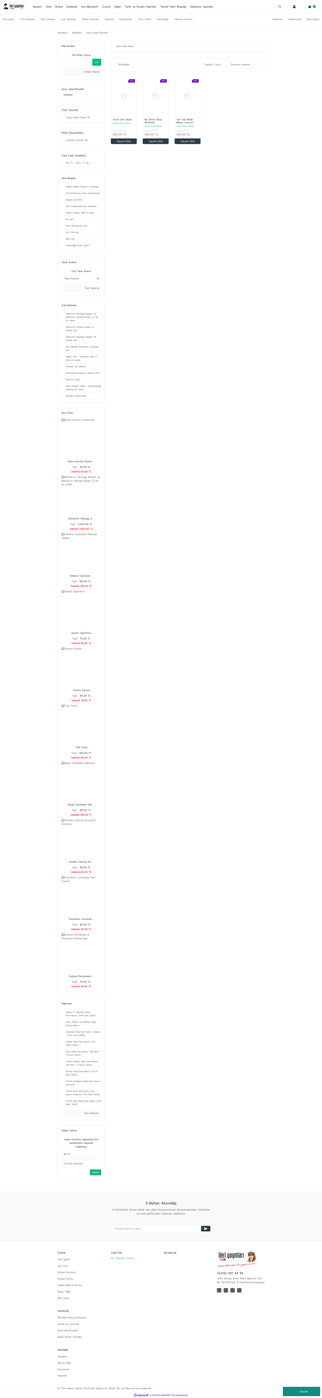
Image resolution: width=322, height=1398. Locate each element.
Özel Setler (145, 19)
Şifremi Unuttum (67, 1272)
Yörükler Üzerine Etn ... (81, 861)
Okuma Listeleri (183, 19)
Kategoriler (125, 19)
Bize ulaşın (64, 1298)
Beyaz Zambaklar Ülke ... (81, 804)
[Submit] (205, 1228)
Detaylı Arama (91, 71)
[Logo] (14, 6)
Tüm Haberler (91, 1113)
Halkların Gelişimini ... (81, 575)
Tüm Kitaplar (27, 19)
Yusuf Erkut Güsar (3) (78, 117)
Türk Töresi (81, 747)
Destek (304, 1391)
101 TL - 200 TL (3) (77, 163)
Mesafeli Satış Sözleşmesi (72, 1317)
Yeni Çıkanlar (47, 19)
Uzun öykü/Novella (97, 32)
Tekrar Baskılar (90, 19)
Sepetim (62, 1375)
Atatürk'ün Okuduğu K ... (81, 518)
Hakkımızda (294, 19)
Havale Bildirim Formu (70, 1285)
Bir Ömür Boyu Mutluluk (153, 121)
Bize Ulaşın (313, 19)
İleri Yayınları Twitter (122, 1258)
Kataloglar (163, 19)
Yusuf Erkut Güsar (121, 123)
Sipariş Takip (64, 1362)
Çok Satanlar (68, 19)
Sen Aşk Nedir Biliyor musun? (185, 121)
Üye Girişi (63, 1266)
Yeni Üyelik (64, 1259)
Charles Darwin (81, 690)
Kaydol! (95, 1172)
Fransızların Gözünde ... (81, 919)
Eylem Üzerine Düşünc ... (81, 461)
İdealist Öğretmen (81, 633)
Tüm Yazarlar (91, 288)
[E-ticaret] (160, 1395)
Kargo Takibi (64, 1291)
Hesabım (62, 1356)
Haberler (277, 19)
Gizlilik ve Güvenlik (68, 1324)
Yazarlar (109, 19)
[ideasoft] (141, 1395)
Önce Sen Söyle (122, 119)
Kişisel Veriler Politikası (70, 1337)
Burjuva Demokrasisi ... (81, 976)
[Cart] (312, 6)
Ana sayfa (8, 19)
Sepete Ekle (124, 141)
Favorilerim (63, 1369)
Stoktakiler (124, 64)
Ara (96, 62)
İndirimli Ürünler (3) (77, 140)
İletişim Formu (65, 1278)
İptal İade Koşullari (68, 1330)
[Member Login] (294, 6)
